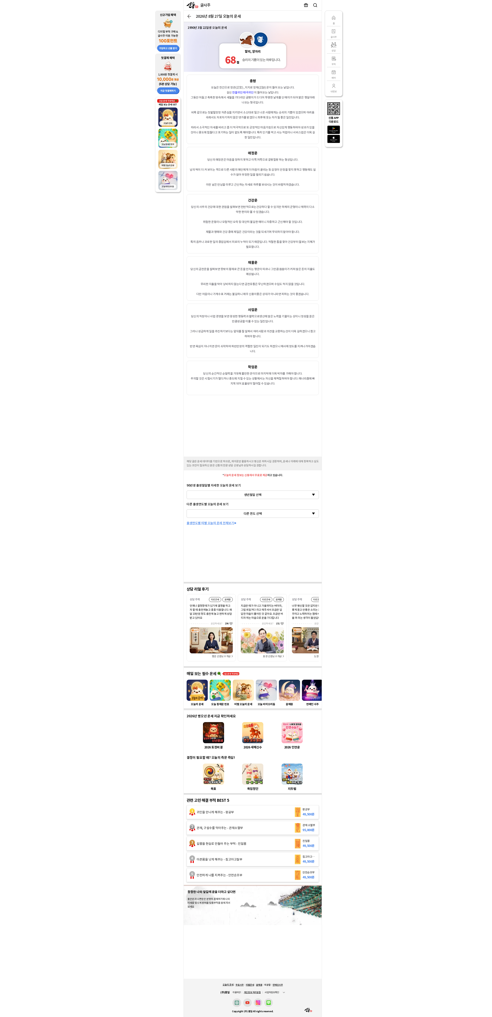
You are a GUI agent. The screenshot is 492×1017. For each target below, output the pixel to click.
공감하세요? (220, 623)
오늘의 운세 (228, 984)
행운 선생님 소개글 (221, 656)
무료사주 (239, 984)
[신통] (191, 5)
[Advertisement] (253, 425)
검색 (315, 5)
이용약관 (237, 992)
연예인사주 (278, 984)
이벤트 (306, 5)
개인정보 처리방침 (252, 992)
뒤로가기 (189, 16)
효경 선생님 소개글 (272, 656)
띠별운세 (250, 984)
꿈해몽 (259, 984)
